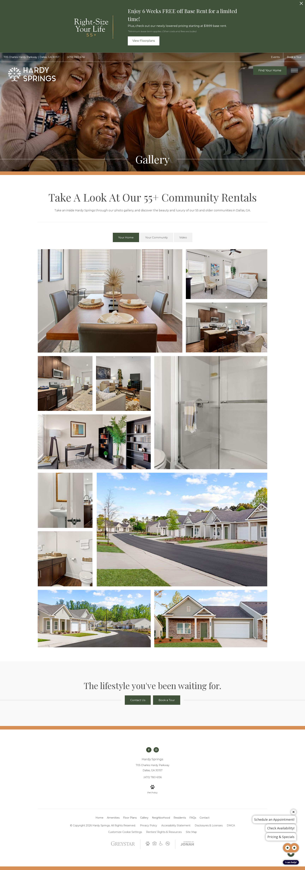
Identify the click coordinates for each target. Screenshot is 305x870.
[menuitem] (99, 818)
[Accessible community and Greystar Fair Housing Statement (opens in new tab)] (161, 844)
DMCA (231, 825)
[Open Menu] (294, 70)
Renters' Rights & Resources (164, 832)
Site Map (191, 832)
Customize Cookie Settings (125, 832)
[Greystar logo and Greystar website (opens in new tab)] (123, 845)
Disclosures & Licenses (209, 825)
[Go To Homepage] (31, 74)
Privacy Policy (148, 825)
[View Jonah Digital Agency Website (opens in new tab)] (187, 844)
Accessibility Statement (175, 825)
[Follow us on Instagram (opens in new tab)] (156, 749)
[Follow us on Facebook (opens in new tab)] (148, 749)
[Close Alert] (301, 4)
